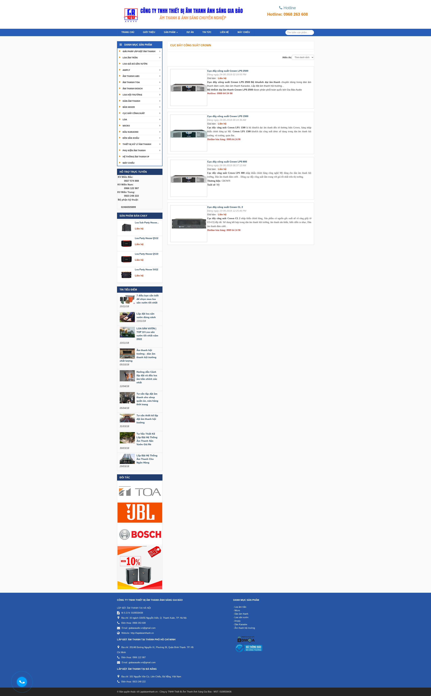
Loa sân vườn (241, 617)
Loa (125, 119)
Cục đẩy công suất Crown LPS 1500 (227, 116)
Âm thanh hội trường (245, 628)
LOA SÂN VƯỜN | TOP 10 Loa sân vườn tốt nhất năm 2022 (147, 333)
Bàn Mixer (129, 106)
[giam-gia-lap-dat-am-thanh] (140, 567)
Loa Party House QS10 (146, 237)
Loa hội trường (132, 94)
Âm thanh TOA (131, 82)
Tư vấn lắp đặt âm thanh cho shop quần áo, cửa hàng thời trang (147, 399)
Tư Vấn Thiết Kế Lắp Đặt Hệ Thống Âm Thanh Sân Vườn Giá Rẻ (147, 439)
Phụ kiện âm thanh (134, 150)
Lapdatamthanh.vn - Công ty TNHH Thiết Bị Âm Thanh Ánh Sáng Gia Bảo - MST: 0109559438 (185, 691)
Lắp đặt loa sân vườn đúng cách (146, 315)
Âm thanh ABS (131, 76)
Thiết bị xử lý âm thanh (137, 144)
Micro (126, 125)
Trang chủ (127, 32)
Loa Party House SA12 (146, 253)
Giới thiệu (149, 32)
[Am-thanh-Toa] (140, 490)
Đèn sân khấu (131, 137)
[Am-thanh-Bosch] (140, 534)
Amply (126, 69)
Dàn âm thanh (131, 100)
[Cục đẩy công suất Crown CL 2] (188, 223)
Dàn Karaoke (241, 624)
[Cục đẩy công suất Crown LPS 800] (188, 178)
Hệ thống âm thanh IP (136, 156)
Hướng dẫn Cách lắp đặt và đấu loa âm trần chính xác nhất (147, 377)
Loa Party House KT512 (147, 268)
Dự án (190, 32)
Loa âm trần (130, 57)
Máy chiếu (244, 32)
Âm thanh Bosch (133, 88)
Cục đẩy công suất (134, 113)
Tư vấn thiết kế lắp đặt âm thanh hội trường (147, 419)
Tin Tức (206, 32)
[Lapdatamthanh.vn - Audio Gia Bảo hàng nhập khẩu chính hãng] (182, 13)
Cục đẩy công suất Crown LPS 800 (227, 161)
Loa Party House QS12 (146, 221)
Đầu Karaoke (130, 131)
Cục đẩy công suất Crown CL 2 (225, 207)
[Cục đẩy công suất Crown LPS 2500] (188, 87)
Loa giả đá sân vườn (135, 63)
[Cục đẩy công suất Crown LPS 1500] (188, 132)
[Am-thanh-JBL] (140, 512)
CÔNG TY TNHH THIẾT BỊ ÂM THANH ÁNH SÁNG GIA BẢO (150, 600)
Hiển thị (287, 57)
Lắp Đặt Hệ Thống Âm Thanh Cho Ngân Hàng (147, 459)
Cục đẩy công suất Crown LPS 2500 (227, 70)
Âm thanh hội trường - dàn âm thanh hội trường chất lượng (138, 355)
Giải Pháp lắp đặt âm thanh (139, 51)
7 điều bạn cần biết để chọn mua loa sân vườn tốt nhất (148, 299)
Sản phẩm (170, 32)
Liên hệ (224, 32)
